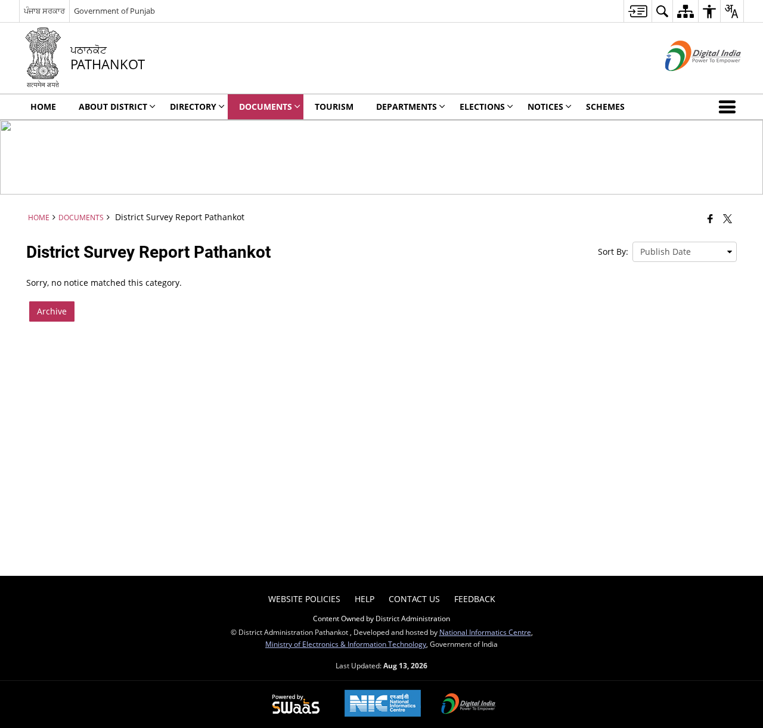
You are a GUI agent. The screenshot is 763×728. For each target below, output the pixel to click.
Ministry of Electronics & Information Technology (345, 644)
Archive (52, 311)
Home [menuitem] (43, 106)
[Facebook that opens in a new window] (710, 218)
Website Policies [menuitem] (304, 598)
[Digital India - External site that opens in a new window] (688, 81)
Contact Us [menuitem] (414, 598)
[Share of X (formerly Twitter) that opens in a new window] (727, 218)
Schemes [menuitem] (605, 106)
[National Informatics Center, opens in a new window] (383, 704)
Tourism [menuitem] (334, 106)
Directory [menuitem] (193, 106)
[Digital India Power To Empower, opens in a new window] (468, 704)
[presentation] (684, 252)
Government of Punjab (114, 10)
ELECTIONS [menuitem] (482, 106)
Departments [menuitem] (406, 106)
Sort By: (613, 251)
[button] (729, 106)
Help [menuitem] (364, 598)
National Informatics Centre (485, 632)
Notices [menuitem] (545, 106)
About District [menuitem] (113, 106)
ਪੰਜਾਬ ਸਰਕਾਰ (44, 10)
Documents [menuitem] (265, 106)
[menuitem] (638, 11)
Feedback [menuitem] (474, 598)
